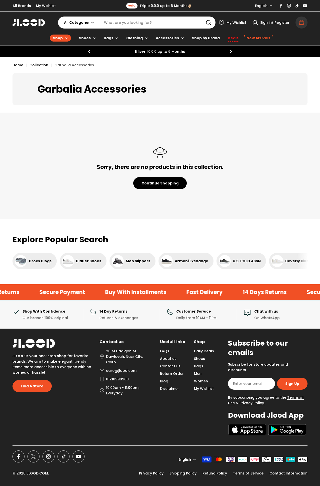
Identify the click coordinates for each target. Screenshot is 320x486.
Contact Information (289, 473)
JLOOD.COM (37, 473)
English (261, 6)
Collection (39, 65)
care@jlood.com (121, 370)
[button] (89, 52)
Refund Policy (214, 473)
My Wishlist (46, 5)
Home (17, 65)
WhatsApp (270, 317)
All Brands (21, 5)
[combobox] (137, 23)
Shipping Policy (183, 473)
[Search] (209, 23)
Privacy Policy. (252, 402)
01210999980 (117, 379)
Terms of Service (248, 473)
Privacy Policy (151, 473)
